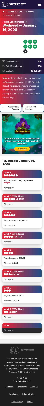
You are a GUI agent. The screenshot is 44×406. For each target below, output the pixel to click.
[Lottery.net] (13, 6)
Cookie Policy (17, 401)
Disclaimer (14, 394)
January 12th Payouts (13, 108)
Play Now (22, 149)
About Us (34, 386)
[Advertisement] (13, 46)
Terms (30, 401)
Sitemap (9, 386)
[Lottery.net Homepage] (3, 12)
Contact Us (22, 386)
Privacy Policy (28, 394)
